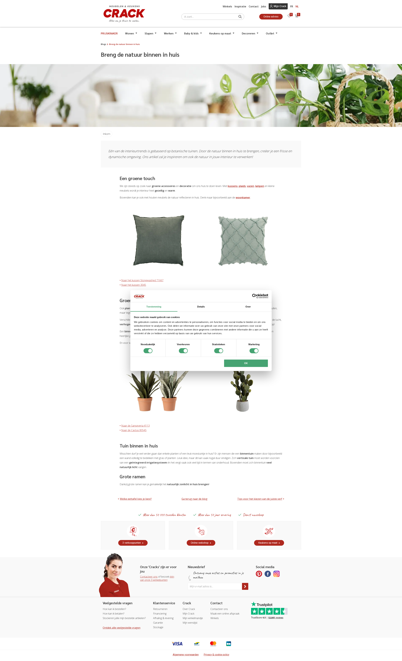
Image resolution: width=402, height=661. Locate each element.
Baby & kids (191, 33)
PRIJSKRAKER (109, 33)
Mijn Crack (280, 6)
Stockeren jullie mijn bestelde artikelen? (124, 618)
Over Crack (189, 609)
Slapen (149, 33)
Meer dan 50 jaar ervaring (214, 515)
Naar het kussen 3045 (133, 285)
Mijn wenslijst (190, 622)
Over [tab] (248, 306)
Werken (169, 33)
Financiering (159, 613)
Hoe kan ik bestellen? (114, 609)
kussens (233, 186)
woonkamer (243, 197)
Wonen (129, 33)
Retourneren (160, 609)
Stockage (158, 627)
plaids (242, 186)
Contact (254, 6)
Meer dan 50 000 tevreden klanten (164, 515)
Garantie (158, 622)
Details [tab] (201, 306)
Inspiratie (240, 6)
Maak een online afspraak (224, 613)
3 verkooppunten (131, 542)
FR (291, 6)
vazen (250, 186)
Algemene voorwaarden (186, 654)
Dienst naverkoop (253, 515)
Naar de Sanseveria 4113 (135, 425)
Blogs (103, 44)
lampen (259, 186)
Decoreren (248, 33)
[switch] (183, 350)
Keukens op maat (220, 33)
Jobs (263, 6)
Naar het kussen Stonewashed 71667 (142, 280)
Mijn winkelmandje (193, 618)
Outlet (270, 33)
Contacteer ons (149, 576)
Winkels (227, 6)
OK (246, 363)
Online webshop (200, 542)
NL (297, 6)
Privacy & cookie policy (216, 654)
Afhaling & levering (163, 618)
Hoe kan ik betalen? (113, 613)
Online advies (270, 16)
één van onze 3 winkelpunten (157, 578)
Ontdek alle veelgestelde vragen (121, 627)
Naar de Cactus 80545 (134, 430)
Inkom (106, 134)
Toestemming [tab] (153, 306)
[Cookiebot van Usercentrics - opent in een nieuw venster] (254, 296)
